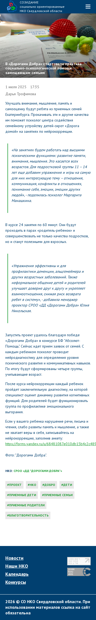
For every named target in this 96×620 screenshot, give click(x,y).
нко (33, 485)
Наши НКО (16, 566)
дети (67, 485)
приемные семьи (58, 495)
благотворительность (29, 515)
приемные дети (22, 495)
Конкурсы (15, 582)
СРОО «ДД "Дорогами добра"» (38, 471)
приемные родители (27, 505)
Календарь (17, 574)
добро (49, 485)
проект (15, 485)
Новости (14, 558)
